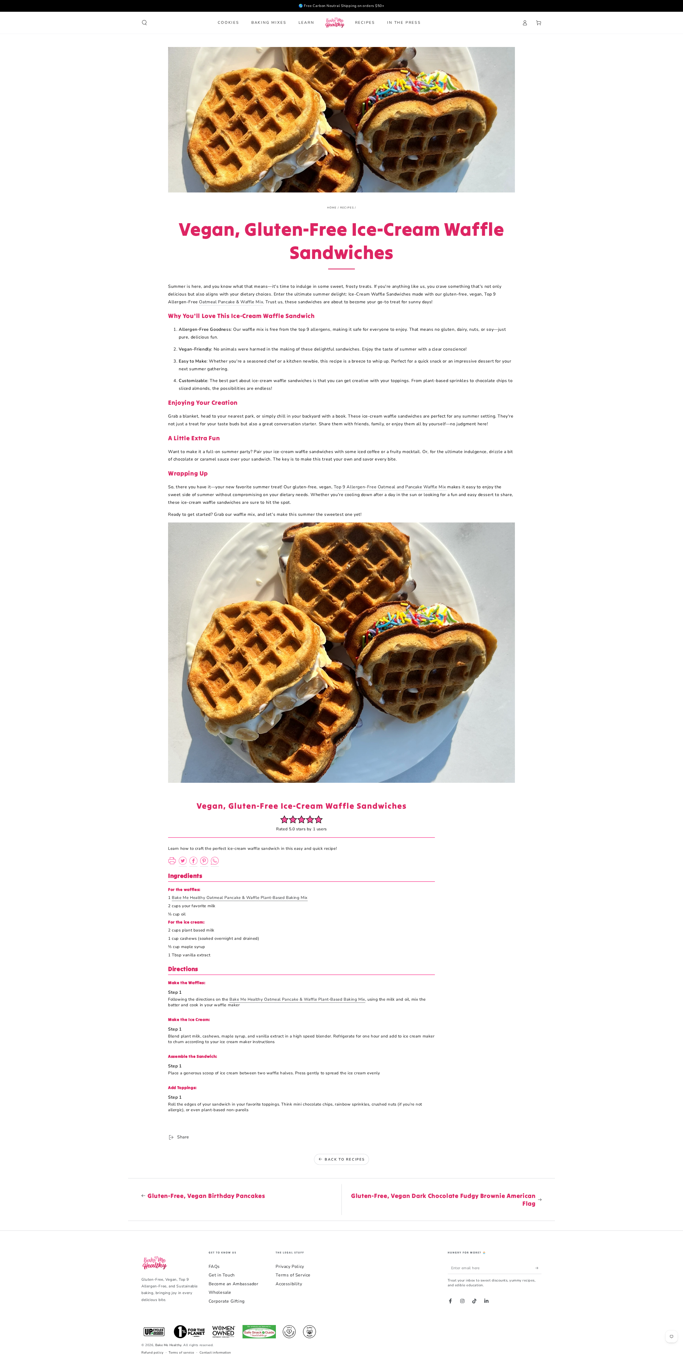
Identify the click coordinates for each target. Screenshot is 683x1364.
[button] (144, 23)
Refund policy (152, 1352)
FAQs (214, 1266)
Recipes (347, 208)
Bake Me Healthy (168, 1345)
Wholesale (220, 1292)
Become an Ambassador (234, 1284)
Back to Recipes (345, 1159)
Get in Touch (222, 1275)
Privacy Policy (290, 1266)
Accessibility (289, 1284)
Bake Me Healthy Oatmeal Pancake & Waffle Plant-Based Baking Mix (240, 897)
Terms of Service (293, 1275)
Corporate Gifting (227, 1301)
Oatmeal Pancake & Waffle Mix (231, 302)
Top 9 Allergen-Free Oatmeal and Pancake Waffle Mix (390, 487)
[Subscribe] (538, 1268)
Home (332, 208)
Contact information (215, 1352)
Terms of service (181, 1352)
